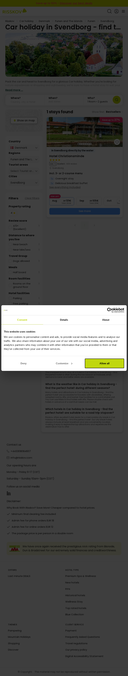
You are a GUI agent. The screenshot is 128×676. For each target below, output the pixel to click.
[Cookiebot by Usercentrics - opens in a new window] (109, 310)
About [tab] (106, 319)
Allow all (105, 363)
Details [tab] (64, 319)
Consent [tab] (22, 319)
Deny (23, 363)
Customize (62, 363)
